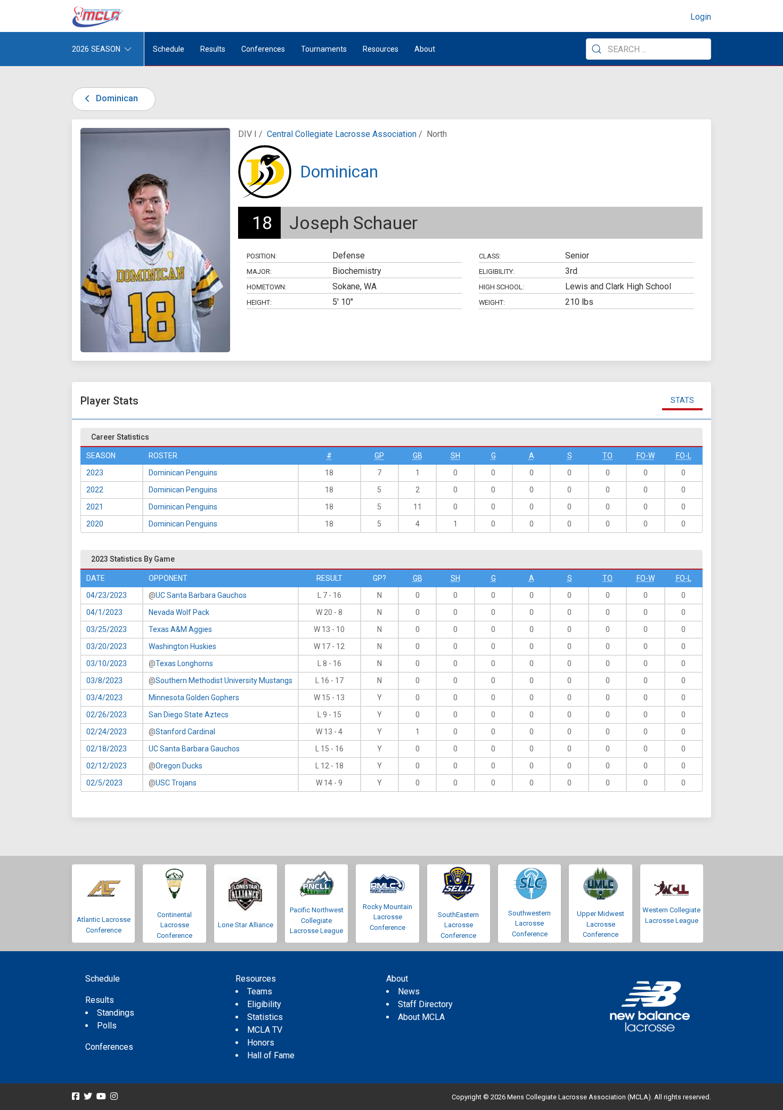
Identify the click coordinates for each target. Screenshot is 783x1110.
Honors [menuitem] (260, 1043)
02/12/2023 (106, 765)
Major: (259, 272)
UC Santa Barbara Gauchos (201, 595)
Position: (262, 256)
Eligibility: (497, 272)
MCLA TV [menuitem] (264, 1030)
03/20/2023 (106, 646)
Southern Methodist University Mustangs (224, 680)
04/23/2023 (106, 595)
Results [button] (212, 49)
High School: (501, 287)
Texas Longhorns (184, 663)
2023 (94, 472)
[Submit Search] (596, 49)
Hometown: (267, 287)
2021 (94, 507)
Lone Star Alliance (245, 925)
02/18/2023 (106, 748)
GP (379, 455)
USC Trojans (176, 783)
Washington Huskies (182, 646)
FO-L (683, 455)
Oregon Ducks (179, 765)
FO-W (646, 455)
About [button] (424, 49)
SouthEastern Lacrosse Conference (458, 925)
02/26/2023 (106, 714)
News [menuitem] (409, 991)
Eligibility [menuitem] (264, 1004)
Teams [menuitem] (259, 991)
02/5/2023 (104, 783)
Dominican (116, 98)
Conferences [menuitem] (109, 1047)
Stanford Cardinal (185, 731)
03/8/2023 (104, 680)
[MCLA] (98, 17)
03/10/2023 (106, 663)
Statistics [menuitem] (265, 1017)
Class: (490, 256)
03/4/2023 (104, 697)
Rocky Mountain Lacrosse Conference (387, 917)
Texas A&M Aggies (180, 629)
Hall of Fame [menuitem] (271, 1055)
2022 (94, 489)
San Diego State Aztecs (189, 714)
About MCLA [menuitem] (421, 1017)
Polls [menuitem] (107, 1025)
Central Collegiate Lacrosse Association (342, 134)
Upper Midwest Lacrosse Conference (600, 924)
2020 (94, 524)
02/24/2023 (106, 731)
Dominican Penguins (183, 472)
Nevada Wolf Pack (179, 612)
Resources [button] (380, 49)
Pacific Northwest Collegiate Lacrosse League (317, 920)
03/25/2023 (106, 629)
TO (607, 455)
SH (455, 455)
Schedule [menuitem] (168, 49)
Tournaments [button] (324, 49)
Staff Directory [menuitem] (425, 1004)
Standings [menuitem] (115, 1013)
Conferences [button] (263, 49)
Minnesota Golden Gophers (194, 697)
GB (417, 455)
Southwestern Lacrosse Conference (529, 923)
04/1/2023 (104, 612)
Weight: (492, 302)
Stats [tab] (682, 400)
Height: (259, 302)
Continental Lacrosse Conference (174, 925)
